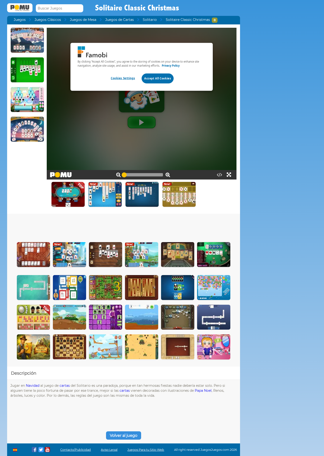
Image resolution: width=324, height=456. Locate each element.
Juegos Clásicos (48, 20)
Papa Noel (203, 390)
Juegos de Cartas (119, 20)
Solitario (150, 20)
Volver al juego (123, 435)
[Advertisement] (123, 226)
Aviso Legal (109, 449)
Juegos (20, 20)
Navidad (32, 385)
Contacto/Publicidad (75, 449)
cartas (65, 385)
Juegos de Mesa (83, 20)
